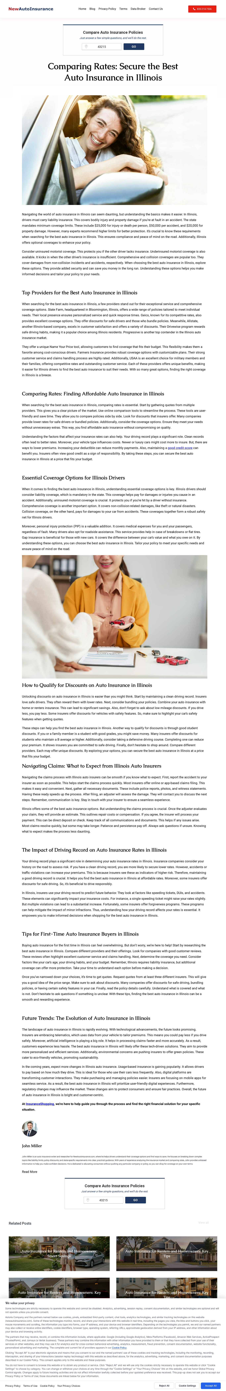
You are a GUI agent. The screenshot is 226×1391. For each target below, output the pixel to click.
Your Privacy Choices (68, 1385)
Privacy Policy (13, 1385)
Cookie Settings (187, 1385)
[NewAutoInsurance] (31, 9)
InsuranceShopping (40, 1104)
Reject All (164, 1385)
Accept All (210, 1385)
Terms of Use (30, 1385)
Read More (29, 1172)
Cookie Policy (119, 1347)
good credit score (180, 448)
